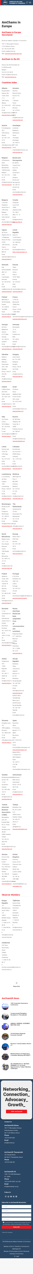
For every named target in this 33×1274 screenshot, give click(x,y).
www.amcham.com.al (8, 115)
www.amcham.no (18, 553)
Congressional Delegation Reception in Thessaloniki (19, 1014)
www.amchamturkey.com (20, 829)
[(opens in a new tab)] (5, 1006)
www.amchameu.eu (10, 77)
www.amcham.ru (17, 653)
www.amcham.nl (17, 528)
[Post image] (5, 1016)
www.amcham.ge (7, 349)
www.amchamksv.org (19, 441)
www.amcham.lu (6, 498)
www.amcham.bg (7, 224)
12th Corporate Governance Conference (19, 1004)
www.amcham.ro (6, 645)
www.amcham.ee (17, 291)
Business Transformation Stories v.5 (21, 1044)
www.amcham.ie (6, 406)
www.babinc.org (17, 886)
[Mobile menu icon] (30, 2)
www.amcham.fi (6, 316)
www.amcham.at (6, 147)
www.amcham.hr (17, 222)
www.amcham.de (17, 349)
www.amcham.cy (7, 259)
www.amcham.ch (17, 794)
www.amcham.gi (6, 381)
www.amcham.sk (17, 693)
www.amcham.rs (6, 683)
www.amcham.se (7, 799)
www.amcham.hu (17, 376)
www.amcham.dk (7, 291)
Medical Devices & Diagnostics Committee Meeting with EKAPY (20, 1054)
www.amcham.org (7, 849)
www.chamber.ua (7, 884)
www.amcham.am (18, 120)
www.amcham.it (6, 436)
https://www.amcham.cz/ (20, 252)
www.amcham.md (18, 498)
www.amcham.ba (17, 194)
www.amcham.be (7, 185)
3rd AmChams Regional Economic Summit (18, 1034)
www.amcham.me (7, 526)
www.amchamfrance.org (20, 319)
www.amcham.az (17, 152)
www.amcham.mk (7, 568)
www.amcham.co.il (18, 411)
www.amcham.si (6, 742)
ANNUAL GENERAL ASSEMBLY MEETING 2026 (20, 1024)
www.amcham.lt (17, 468)
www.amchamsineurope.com (13, 53)
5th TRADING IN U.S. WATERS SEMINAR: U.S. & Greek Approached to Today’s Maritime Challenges (21, 1066)
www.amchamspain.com (20, 750)
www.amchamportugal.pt (20, 598)
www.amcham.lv (6, 468)
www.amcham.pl (6, 603)
